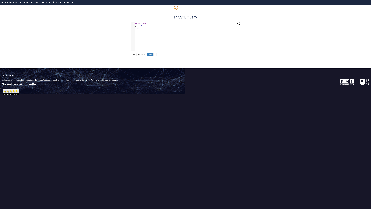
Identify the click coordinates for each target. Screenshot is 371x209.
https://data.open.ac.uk (47, 80)
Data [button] (46, 2)
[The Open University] (335, 79)
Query (36, 2)
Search (25, 2)
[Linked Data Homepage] (185, 7)
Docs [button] (57, 2)
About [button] (69, 2)
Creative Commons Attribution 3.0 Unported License (96, 80)
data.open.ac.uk (10, 2)
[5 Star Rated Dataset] (10, 92)
